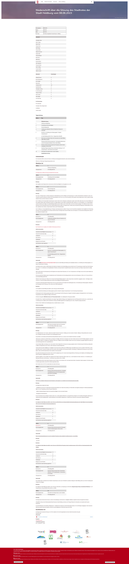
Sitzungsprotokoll (39, 520)
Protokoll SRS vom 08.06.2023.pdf (42, 516)
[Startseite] (37, 1)
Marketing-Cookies (17, 558)
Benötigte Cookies (17, 553)
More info (58, 551)
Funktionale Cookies (17, 555)
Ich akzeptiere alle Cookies (110, 562)
